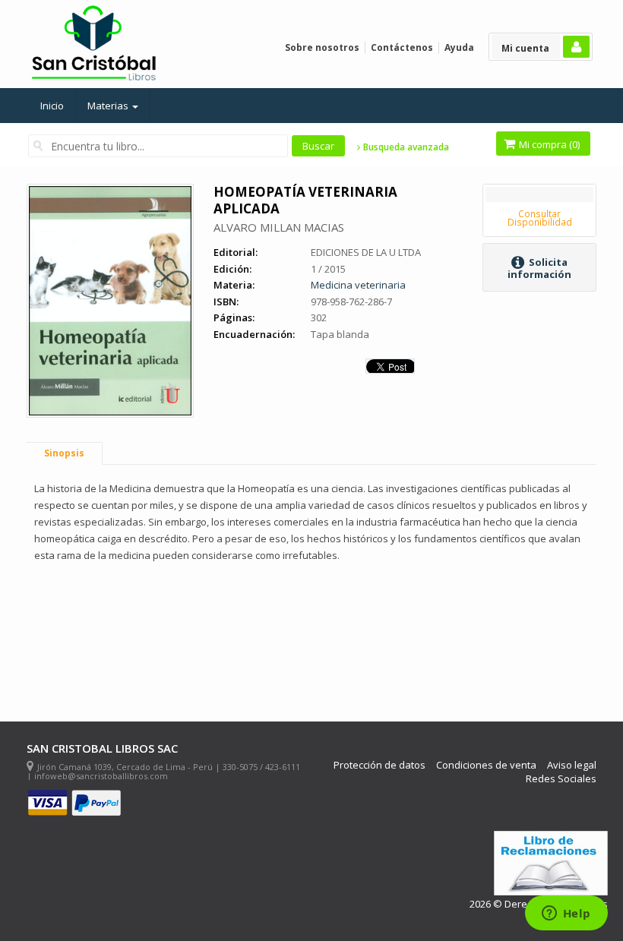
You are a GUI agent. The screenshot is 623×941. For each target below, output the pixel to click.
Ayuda (459, 47)
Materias (109, 105)
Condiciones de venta (486, 765)
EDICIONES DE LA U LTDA (366, 252)
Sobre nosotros (322, 47)
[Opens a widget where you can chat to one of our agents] (566, 914)
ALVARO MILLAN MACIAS (278, 227)
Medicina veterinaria (358, 285)
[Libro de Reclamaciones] (551, 863)
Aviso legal (571, 765)
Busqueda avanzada (405, 147)
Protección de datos (379, 765)
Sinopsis (64, 453)
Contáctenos (402, 47)
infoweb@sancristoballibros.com (101, 776)
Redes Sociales (561, 779)
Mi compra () (548, 144)
